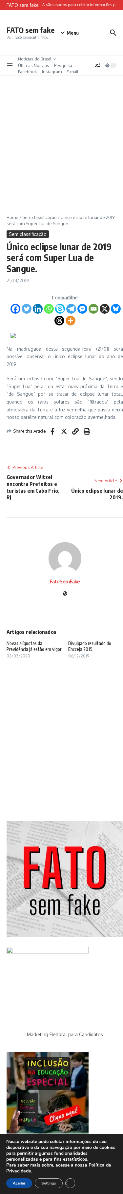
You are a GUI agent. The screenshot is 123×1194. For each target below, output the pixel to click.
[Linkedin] (38, 309)
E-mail (72, 71)
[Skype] (60, 309)
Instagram (52, 71)
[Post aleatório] (97, 65)
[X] (105, 309)
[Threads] (59, 320)
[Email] (93, 309)
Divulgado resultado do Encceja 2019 (89, 646)
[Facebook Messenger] (82, 309)
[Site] (65, 594)
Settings (48, 1183)
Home (12, 217)
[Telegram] (71, 309)
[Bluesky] (116, 309)
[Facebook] (15, 309)
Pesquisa (63, 65)
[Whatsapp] (49, 309)
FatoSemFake (65, 581)
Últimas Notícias (33, 65)
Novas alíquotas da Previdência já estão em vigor (34, 646)
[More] (70, 320)
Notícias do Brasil (34, 58)
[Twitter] (26, 309)
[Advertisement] (61, 140)
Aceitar (19, 1183)
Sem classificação (39, 217)
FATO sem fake (31, 30)
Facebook (27, 71)
